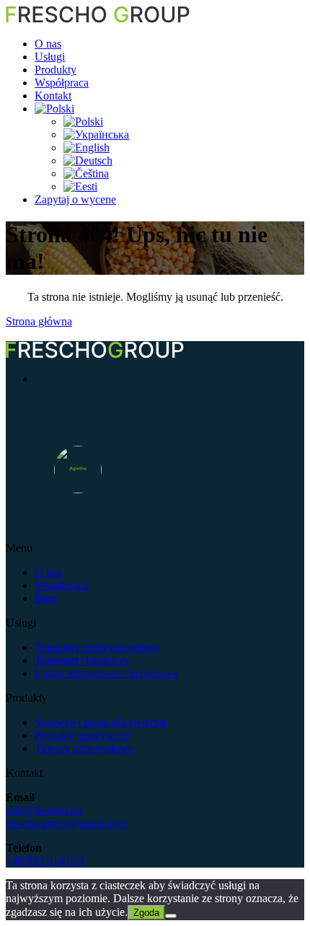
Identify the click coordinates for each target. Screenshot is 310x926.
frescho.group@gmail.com (66, 823)
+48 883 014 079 (45, 861)
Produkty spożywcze (82, 735)
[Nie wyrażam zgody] (171, 916)
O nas (48, 44)
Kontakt (53, 95)
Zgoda (146, 912)
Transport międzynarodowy (97, 647)
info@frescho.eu (43, 810)
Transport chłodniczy (82, 660)
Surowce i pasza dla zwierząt (101, 722)
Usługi (50, 56)
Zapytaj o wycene (75, 199)
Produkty (55, 69)
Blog (46, 598)
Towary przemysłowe (84, 748)
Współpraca (62, 82)
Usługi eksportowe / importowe (106, 673)
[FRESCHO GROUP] (98, 19)
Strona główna (39, 321)
